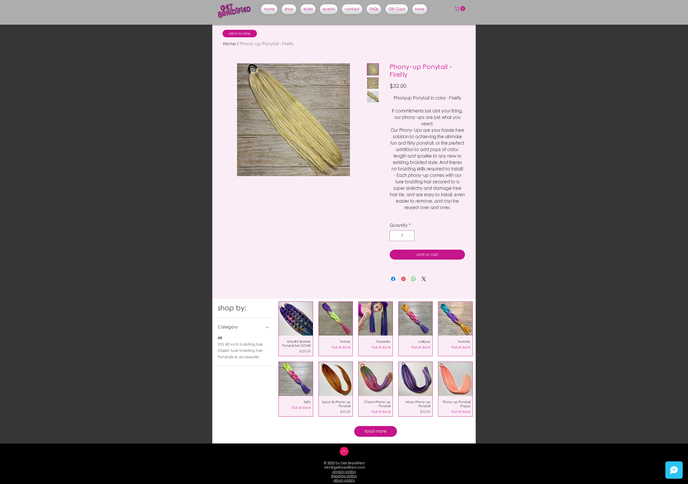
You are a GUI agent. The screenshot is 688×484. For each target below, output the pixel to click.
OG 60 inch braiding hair (240, 345)
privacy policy (344, 472)
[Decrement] (394, 236)
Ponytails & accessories (238, 357)
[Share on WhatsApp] (413, 279)
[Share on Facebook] (393, 279)
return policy (344, 480)
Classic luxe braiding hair (240, 351)
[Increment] (410, 236)
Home (229, 44)
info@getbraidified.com (344, 467)
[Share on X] (424, 279)
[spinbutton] (402, 236)
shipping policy (344, 476)
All (220, 338)
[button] (460, 8)
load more (375, 431)
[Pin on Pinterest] (403, 279)
